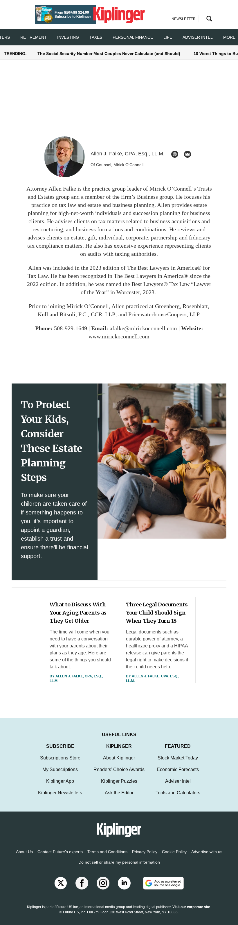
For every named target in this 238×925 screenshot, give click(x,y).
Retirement (33, 37)
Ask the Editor (119, 792)
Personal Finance (133, 37)
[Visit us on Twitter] (60, 883)
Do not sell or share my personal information (119, 862)
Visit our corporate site (191, 907)
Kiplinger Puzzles (119, 781)
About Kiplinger (119, 757)
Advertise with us (206, 851)
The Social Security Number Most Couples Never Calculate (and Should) (108, 53)
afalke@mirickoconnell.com (143, 328)
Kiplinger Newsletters (60, 792)
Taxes (95, 37)
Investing (68, 37)
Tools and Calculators (178, 792)
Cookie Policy (174, 851)
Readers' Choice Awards (119, 769)
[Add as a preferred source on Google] (160, 883)
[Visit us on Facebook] (81, 883)
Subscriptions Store (60, 757)
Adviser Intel (198, 37)
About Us (24, 851)
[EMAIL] (187, 154)
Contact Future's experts (60, 851)
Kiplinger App (60, 781)
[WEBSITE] (174, 154)
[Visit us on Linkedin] (124, 883)
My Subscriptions (60, 769)
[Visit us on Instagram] (103, 883)
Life (167, 37)
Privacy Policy (144, 851)
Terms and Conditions (107, 851)
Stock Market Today (178, 757)
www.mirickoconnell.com (119, 336)
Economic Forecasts (178, 769)
